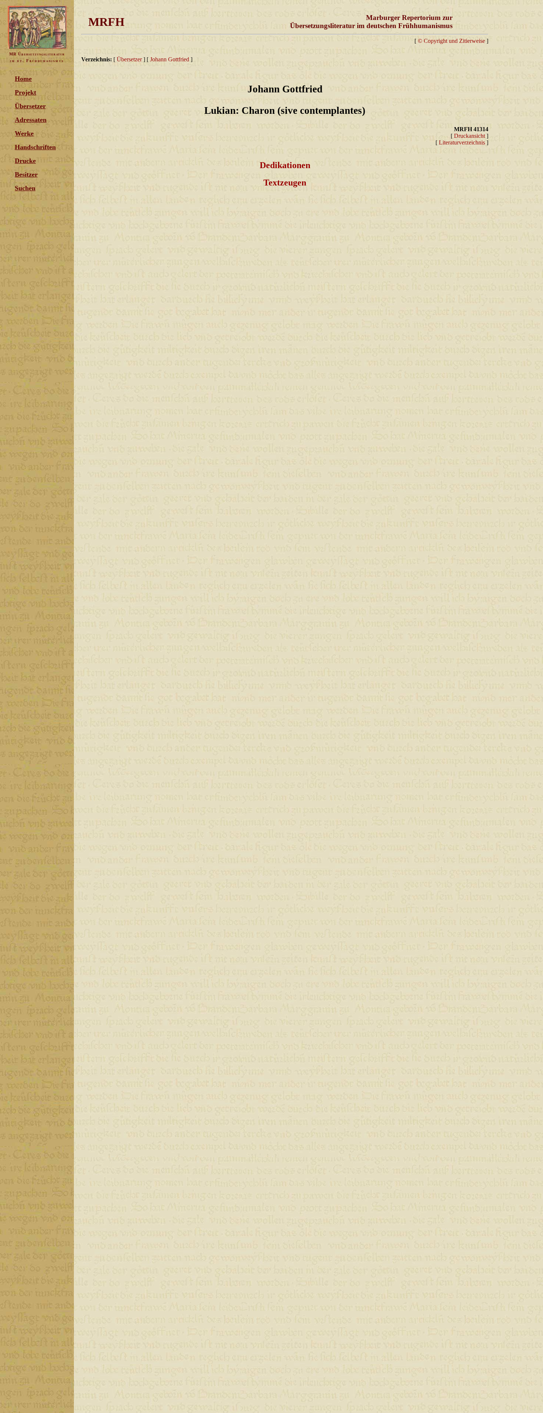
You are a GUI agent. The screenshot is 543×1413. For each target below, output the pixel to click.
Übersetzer (30, 106)
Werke (24, 133)
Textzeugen (284, 182)
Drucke (25, 160)
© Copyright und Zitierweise (451, 41)
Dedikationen (285, 165)
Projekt (25, 92)
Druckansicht (469, 136)
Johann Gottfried (169, 59)
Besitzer (26, 174)
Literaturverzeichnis (462, 142)
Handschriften (35, 147)
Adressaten (31, 119)
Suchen (25, 188)
